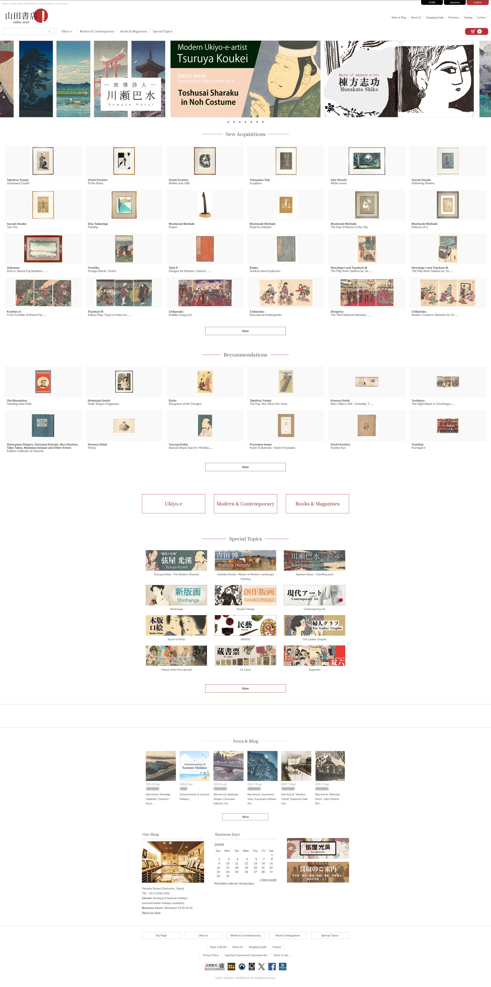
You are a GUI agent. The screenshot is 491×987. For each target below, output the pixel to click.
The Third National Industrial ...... (351, 313)
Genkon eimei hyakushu (265, 269)
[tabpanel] (245, 79)
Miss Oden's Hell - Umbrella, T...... (352, 402)
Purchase (453, 17)
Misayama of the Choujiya (185, 402)
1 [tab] (228, 122)
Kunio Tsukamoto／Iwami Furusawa (272, 446)
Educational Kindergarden (266, 313)
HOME (432, 2)
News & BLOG (218, 947)
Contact (481, 17)
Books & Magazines (133, 31)
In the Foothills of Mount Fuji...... (26, 313)
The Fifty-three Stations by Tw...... (351, 269)
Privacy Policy (211, 955)
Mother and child (179, 181)
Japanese (455, 2)
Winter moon (339, 181)
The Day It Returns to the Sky (349, 225)
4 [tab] (245, 122)
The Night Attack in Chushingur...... (433, 402)
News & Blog (399, 17)
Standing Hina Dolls (19, 402)
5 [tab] (251, 122)
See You (16, 225)
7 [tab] (263, 122)
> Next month (268, 879)
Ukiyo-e (67, 31)
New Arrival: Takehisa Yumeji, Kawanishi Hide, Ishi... (294, 799)
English (478, 2)
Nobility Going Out (180, 313)
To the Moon (97, 181)
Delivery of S (424, 225)
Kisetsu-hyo (340, 446)
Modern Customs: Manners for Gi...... (435, 313)
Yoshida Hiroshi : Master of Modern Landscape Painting (245, 576)
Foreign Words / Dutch (102, 269)
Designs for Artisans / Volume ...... (190, 269)
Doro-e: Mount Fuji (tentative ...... (27, 269)
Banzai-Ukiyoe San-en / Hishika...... (191, 446)
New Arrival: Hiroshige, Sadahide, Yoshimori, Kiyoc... (158, 799)
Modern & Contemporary (97, 31)
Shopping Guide (435, 17)
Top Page (161, 935)
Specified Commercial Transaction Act (246, 955)
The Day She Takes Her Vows (269, 402)
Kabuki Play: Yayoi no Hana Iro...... (109, 313)
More (245, 331)
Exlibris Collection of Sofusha (42, 448)
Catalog (468, 17)
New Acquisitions (245, 134)
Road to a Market (262, 225)
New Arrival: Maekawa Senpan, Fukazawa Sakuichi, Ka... (225, 799)
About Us (416, 17)
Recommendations (245, 354)
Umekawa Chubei (18, 181)
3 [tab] (240, 122)
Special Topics (162, 31)
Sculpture (260, 181)
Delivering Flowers (423, 181)
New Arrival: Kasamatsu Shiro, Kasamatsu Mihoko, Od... (262, 799)
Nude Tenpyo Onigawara (103, 402)
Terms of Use (280, 955)
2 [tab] (234, 122)
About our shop (151, 912)
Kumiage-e (418, 446)
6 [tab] (257, 122)
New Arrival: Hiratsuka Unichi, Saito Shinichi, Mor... (327, 799)
